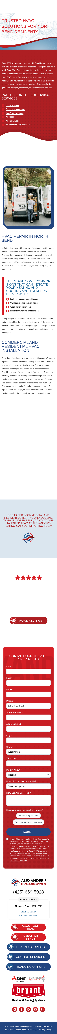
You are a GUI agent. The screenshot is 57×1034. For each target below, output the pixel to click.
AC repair (10, 117)
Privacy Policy (45, 1030)
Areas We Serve (30, 937)
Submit (28, 832)
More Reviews (30, 620)
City (9, 735)
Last (9, 678)
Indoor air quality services (18, 125)
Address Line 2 (13, 724)
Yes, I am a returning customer (28, 822)
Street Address (14, 712)
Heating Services (30, 947)
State (9, 747)
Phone (10, 701)
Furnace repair (12, 105)
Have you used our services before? (25, 810)
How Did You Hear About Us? (21, 781)
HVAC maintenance (14, 113)
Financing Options (30, 966)
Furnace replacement (15, 109)
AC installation (12, 121)
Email (9, 689)
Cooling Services (30, 957)
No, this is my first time (28, 815)
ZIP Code (11, 758)
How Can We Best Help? (18, 792)
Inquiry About (14, 769)
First (9, 666)
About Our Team (30, 927)
